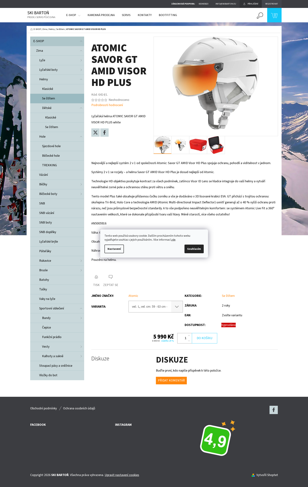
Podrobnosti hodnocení (107, 105)
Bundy (46, 318)
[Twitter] (95, 132)
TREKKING (49, 165)
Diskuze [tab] (100, 359)
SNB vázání (46, 213)
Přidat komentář (171, 380)
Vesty (45, 346)
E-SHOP (38, 41)
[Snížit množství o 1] (189, 340)
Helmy (43, 79)
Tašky (43, 289)
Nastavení (114, 249)
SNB (42, 203)
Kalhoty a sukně (52, 356)
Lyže (42, 60)
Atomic (133, 296)
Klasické (47, 89)
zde (173, 240)
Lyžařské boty (48, 70)
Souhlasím (194, 249)
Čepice (46, 327)
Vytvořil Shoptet (267, 475)
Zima (39, 50)
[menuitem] (73, 15)
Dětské (46, 108)
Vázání (43, 175)
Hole (42, 136)
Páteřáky (45, 251)
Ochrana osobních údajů (79, 408)
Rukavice (45, 260)
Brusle (43, 270)
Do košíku (204, 338)
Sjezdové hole (51, 146)
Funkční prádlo (51, 337)
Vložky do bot (48, 375)
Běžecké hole (51, 155)
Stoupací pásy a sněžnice (55, 365)
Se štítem (48, 98)
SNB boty (45, 222)
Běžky (43, 184)
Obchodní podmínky (43, 408)
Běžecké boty (48, 194)
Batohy (44, 280)
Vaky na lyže (47, 299)
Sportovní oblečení (51, 308)
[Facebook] (104, 132)
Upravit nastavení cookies (122, 475)
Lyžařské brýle (48, 241)
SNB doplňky (47, 232)
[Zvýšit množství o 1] (189, 335)
